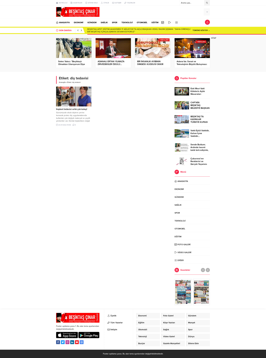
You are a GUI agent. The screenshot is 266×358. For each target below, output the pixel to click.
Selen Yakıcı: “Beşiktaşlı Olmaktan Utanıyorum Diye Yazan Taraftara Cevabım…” (72, 64)
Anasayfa (62, 82)
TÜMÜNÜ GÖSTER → (201, 30)
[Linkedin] (72, 342)
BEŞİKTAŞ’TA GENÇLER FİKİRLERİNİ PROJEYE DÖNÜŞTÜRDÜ (116, 30)
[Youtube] (77, 342)
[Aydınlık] (201, 292)
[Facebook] (58, 342)
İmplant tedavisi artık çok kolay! (71, 109)
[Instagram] (67, 342)
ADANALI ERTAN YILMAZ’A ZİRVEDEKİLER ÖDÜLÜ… (111, 63)
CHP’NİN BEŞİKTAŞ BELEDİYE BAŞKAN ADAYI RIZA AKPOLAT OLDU (200, 108)
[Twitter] (63, 342)
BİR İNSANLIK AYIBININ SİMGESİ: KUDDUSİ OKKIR (150, 63)
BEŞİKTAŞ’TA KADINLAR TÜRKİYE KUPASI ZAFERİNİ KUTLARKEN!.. (199, 122)
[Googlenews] (82, 342)
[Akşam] (183, 292)
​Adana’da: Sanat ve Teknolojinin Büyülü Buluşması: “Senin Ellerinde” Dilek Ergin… (192, 64)
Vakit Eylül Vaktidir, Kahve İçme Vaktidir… (199, 133)
